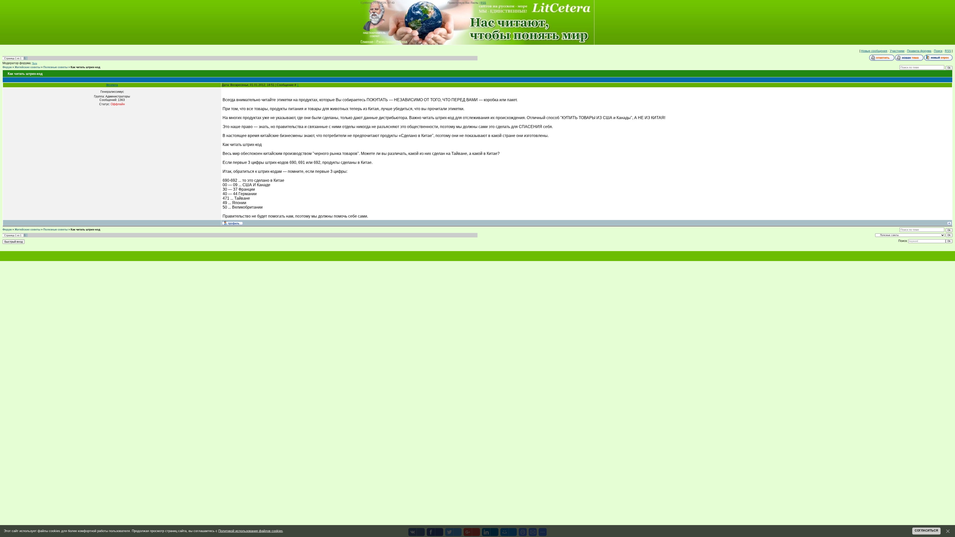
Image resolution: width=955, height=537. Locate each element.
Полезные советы (55, 67)
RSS (483, 2)
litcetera (112, 85)
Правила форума (919, 51)
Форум (7, 67)
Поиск (938, 51)
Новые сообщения (874, 51)
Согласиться (926, 530)
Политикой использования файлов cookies (250, 531)
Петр (34, 63)
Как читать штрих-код (85, 67)
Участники (897, 51)
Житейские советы (27, 67)
